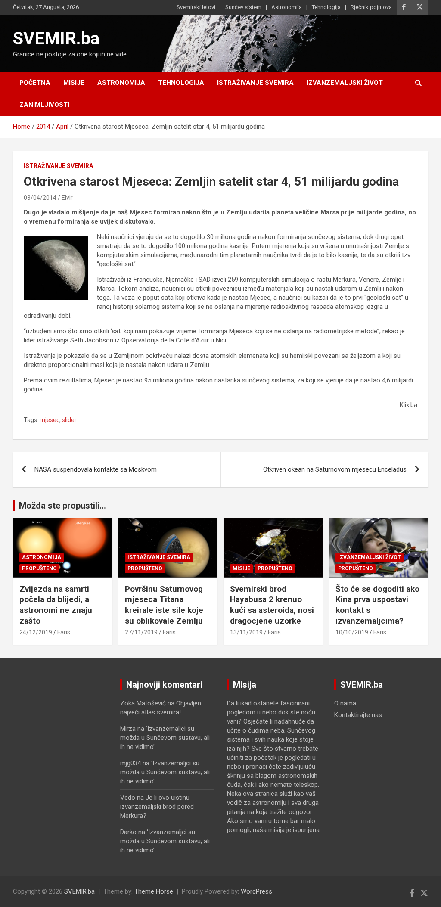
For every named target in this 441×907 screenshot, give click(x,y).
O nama (345, 703)
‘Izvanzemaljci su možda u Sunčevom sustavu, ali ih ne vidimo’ (165, 738)
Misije (73, 83)
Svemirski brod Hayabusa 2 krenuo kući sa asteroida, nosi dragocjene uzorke (272, 605)
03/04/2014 (40, 197)
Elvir (67, 197)
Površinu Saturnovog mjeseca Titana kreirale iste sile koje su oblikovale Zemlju (164, 605)
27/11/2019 (141, 632)
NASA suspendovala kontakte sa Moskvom (95, 469)
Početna (34, 83)
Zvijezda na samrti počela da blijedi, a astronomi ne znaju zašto (55, 605)
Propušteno (39, 568)
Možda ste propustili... (62, 505)
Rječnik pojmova (371, 7)
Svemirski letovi (196, 7)
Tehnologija (326, 7)
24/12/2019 (35, 632)
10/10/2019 (351, 632)
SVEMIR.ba (56, 38)
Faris (63, 632)
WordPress (256, 891)
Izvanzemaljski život (345, 83)
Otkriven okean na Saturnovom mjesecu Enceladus (335, 469)
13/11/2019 (246, 632)
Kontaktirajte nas (358, 715)
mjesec (49, 419)
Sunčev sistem (243, 7)
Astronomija (286, 7)
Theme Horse (153, 891)
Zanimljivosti (44, 105)
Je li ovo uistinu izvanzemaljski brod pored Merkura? (157, 807)
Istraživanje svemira (255, 83)
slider (69, 419)
